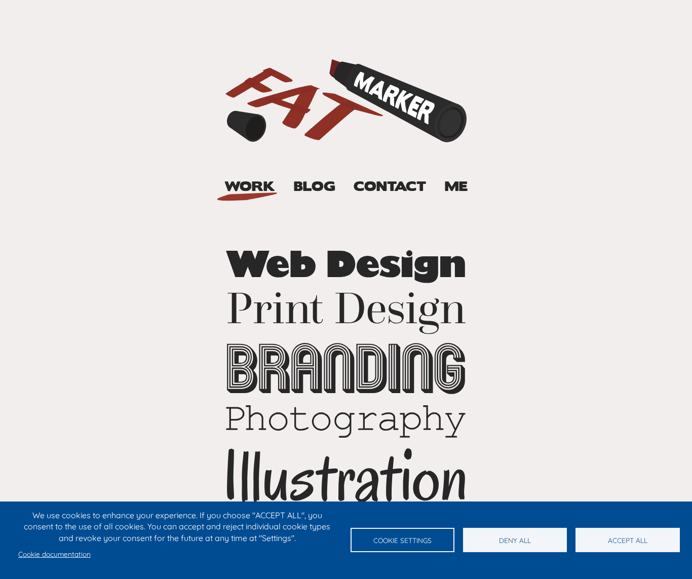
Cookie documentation (54, 554)
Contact (390, 187)
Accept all (627, 540)
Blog (314, 187)
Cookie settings (402, 540)
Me (456, 187)
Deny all (515, 540)
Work (249, 187)
